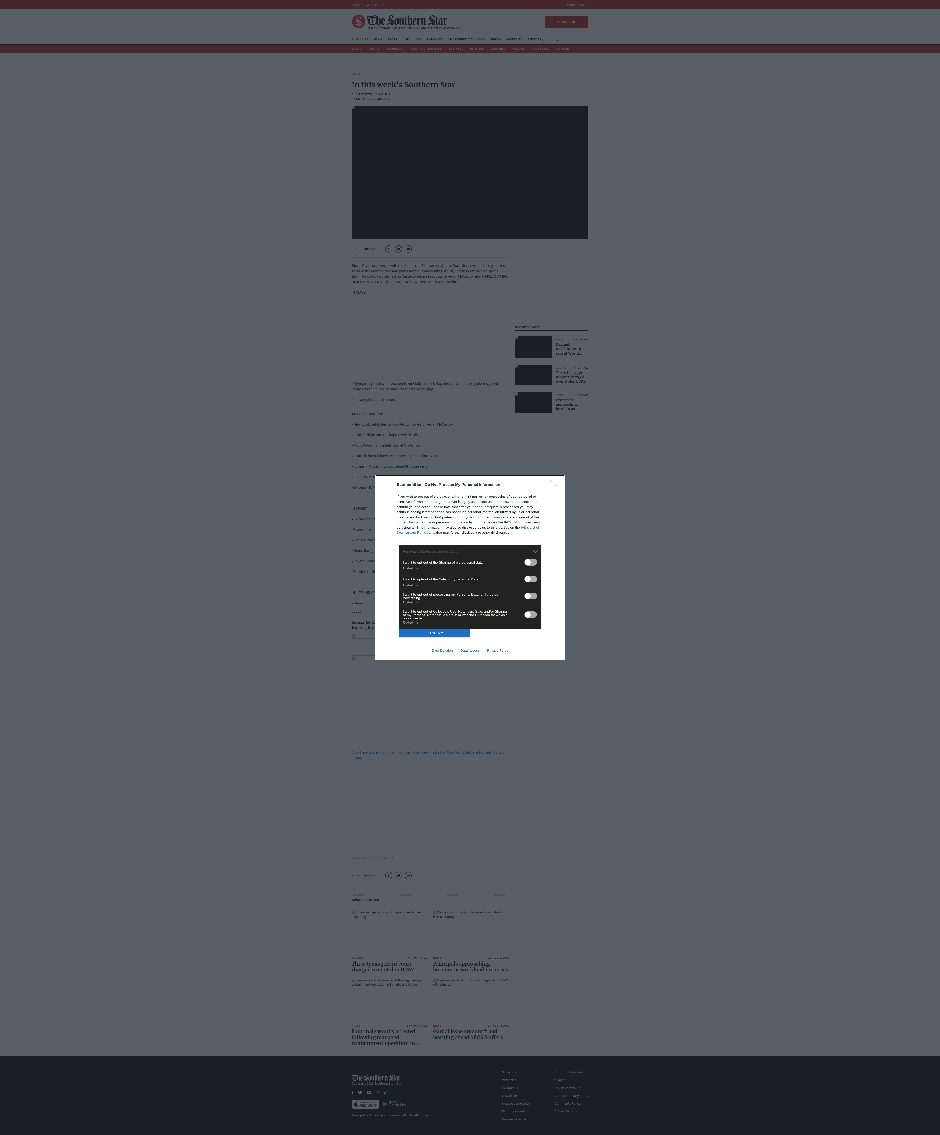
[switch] (530, 562)
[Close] (554, 485)
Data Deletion (442, 650)
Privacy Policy (497, 650)
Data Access (470, 650)
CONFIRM (435, 633)
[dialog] (470, 567)
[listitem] (470, 551)
